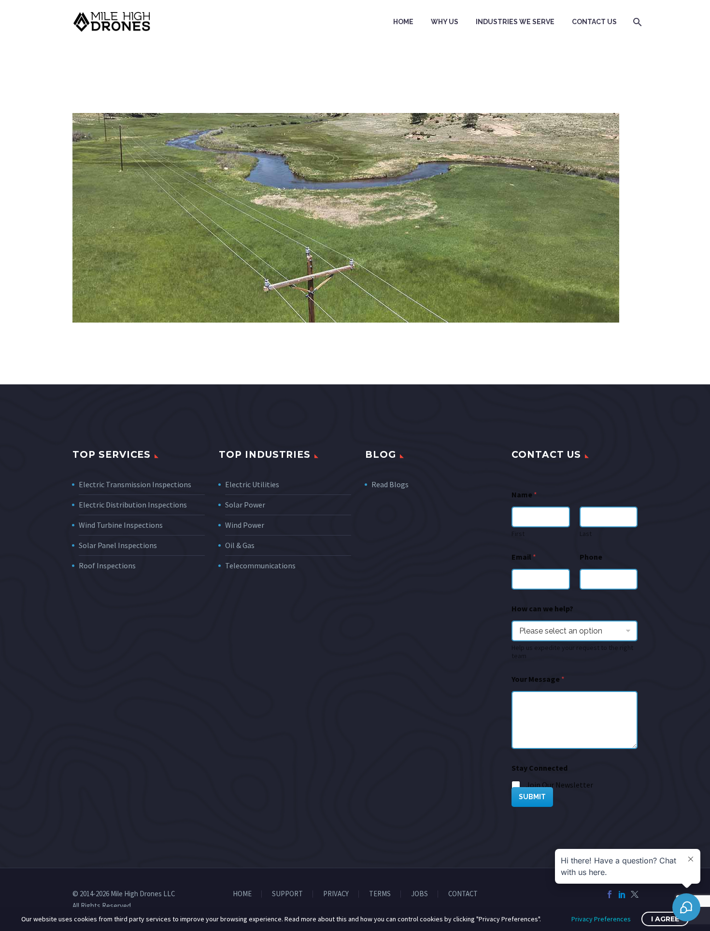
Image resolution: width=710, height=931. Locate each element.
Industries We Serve (515, 22)
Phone (591, 557)
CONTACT (463, 894)
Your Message (538, 679)
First (518, 534)
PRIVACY (336, 894)
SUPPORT (287, 894)
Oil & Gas (240, 545)
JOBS (419, 894)
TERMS (380, 894)
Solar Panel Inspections (118, 545)
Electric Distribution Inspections (133, 504)
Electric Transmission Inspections (135, 484)
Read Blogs (390, 484)
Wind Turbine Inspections (121, 525)
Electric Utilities (252, 484)
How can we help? (542, 608)
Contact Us (594, 22)
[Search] (636, 22)
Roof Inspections (107, 565)
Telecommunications (260, 565)
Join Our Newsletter (559, 785)
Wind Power (244, 525)
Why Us (444, 22)
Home (403, 22)
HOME (242, 894)
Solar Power (245, 504)
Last (586, 534)
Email (523, 557)
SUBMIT (532, 797)
